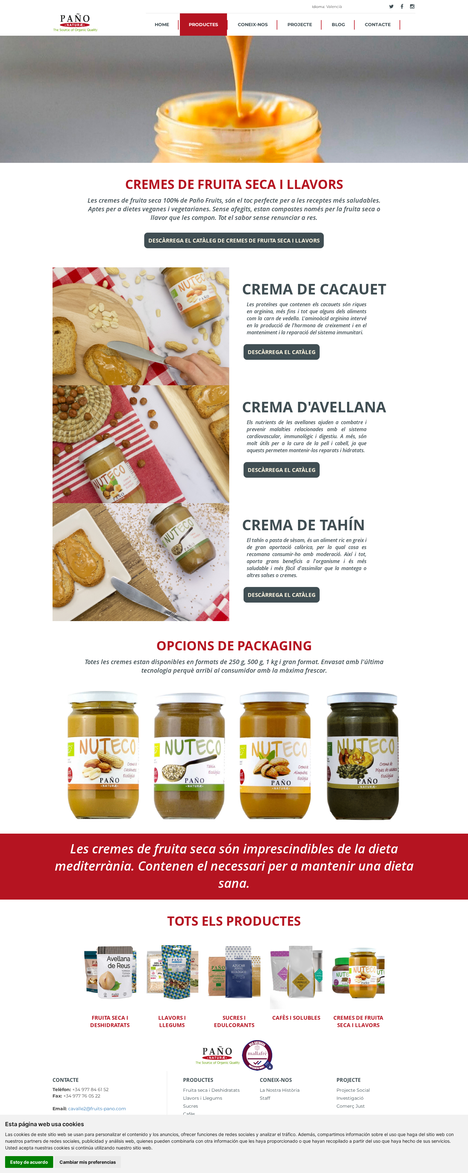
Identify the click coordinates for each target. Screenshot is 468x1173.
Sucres (190, 1106)
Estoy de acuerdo (29, 1162)
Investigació (350, 1098)
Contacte (378, 24)
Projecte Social (353, 1090)
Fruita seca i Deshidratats (211, 1090)
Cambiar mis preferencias (88, 1162)
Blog (338, 24)
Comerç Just (351, 1106)
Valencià (334, 6)
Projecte (299, 24)
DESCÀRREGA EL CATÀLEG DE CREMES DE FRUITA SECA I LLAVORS (234, 240)
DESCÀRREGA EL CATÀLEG (282, 352)
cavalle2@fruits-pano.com (97, 1108)
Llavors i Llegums (202, 1098)
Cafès (189, 1114)
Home (162, 24)
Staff (265, 1098)
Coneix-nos (253, 24)
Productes (203, 24)
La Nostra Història (280, 1090)
